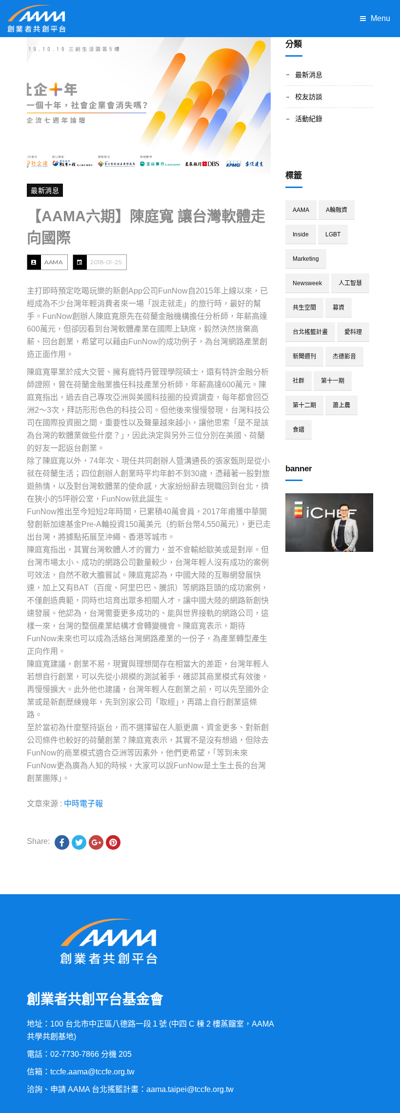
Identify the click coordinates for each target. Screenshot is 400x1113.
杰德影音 (344, 356)
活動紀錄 (308, 119)
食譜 (298, 429)
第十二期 (304, 405)
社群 (298, 381)
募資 (338, 307)
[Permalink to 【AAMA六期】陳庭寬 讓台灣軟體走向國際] (149, 105)
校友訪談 (308, 97)
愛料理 (353, 332)
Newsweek (307, 283)
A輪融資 (336, 210)
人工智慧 (350, 283)
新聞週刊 (304, 356)
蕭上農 (341, 405)
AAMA (53, 262)
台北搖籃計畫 (310, 332)
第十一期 (332, 381)
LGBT (332, 234)
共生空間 (304, 307)
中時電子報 (83, 803)
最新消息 (45, 190)
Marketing (306, 258)
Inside (301, 234)
